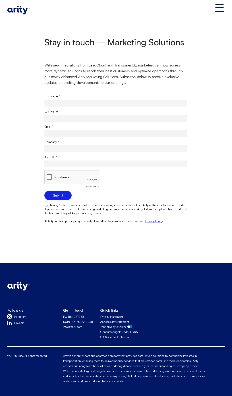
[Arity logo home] (18, 9)
